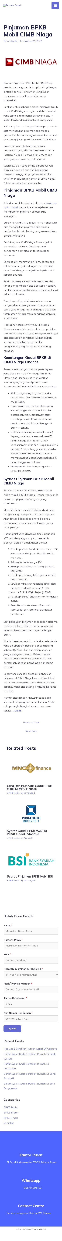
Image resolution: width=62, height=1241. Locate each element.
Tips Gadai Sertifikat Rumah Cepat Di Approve (30, 1048)
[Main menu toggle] (55, 5)
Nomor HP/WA (13, 940)
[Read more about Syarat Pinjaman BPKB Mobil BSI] (31, 859)
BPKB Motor (11, 1112)
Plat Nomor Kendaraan (18, 1013)
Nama (8, 925)
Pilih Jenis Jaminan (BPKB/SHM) (23, 968)
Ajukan (12, 1028)
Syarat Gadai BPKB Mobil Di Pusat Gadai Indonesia (27, 832)
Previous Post (31, 722)
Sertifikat (8, 1123)
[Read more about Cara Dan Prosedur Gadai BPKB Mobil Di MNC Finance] (31, 768)
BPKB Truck (10, 1118)
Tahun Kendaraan (15, 998)
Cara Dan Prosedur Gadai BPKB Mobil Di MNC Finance (29, 787)
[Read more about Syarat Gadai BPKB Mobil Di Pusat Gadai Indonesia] (31, 814)
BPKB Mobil (13, 793)
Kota (7, 954)
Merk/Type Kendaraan (18, 983)
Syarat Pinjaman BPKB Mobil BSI (30, 876)
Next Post (31, 731)
